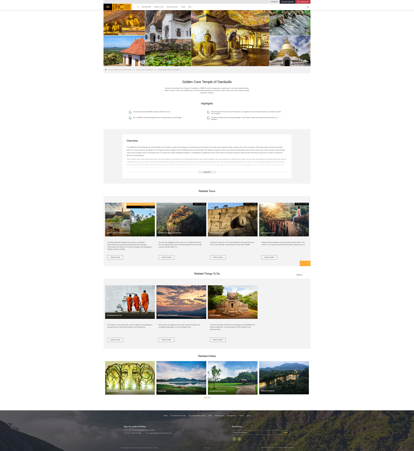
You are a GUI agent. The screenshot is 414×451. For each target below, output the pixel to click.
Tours (183, 7)
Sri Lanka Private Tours (197, 415)
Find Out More (115, 257)
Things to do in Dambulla (145, 70)
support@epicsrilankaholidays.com (161, 433)
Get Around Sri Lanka (178, 415)
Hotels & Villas (172, 7)
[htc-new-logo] (122, 7)
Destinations (146, 7)
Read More (207, 172)
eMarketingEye (288, 447)
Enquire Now (219, 415)
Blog (248, 415)
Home (165, 415)
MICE (189, 7)
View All (299, 274)
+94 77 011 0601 (136, 433)
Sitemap (207, 448)
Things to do (158, 7)
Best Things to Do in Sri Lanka (121, 70)
